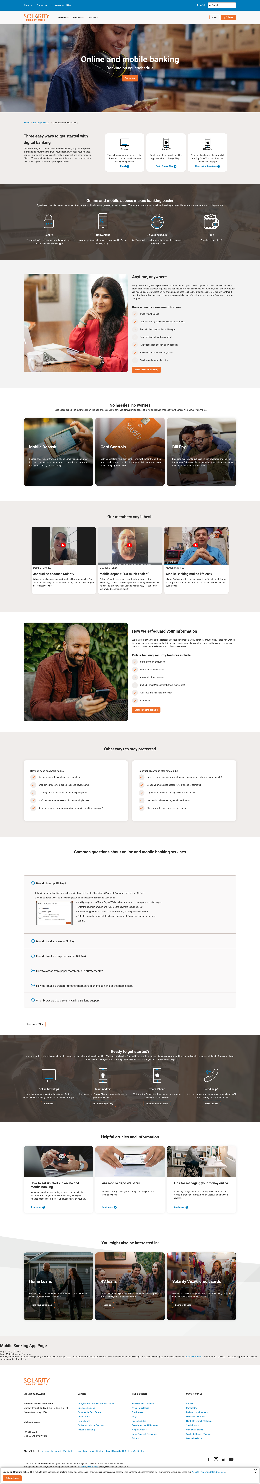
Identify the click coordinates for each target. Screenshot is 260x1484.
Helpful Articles (139, 1429)
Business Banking (86, 1408)
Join (214, 17)
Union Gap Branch (195, 1429)
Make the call (211, 1103)
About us (28, 5)
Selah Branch (192, 1425)
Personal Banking (86, 1429)
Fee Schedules (139, 1421)
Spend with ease (183, 1305)
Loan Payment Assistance (144, 1434)
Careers (189, 1403)
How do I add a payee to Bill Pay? (56, 941)
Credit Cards (84, 1416)
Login (230, 17)
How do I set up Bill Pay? (51, 883)
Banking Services (41, 122)
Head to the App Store (157, 1103)
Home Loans (84, 1421)
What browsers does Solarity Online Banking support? (68, 1000)
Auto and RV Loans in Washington (57, 1451)
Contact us (42, 5)
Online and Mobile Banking (91, 1425)
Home (26, 122)
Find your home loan (42, 1305)
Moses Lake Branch (195, 1416)
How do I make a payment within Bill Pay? (61, 956)
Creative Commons (194, 1356)
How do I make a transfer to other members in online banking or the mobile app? (84, 985)
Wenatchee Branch (195, 1438)
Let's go (107, 1305)
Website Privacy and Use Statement (208, 1472)
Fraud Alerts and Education (145, 1425)
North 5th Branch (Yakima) (199, 1421)
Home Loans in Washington (90, 1451)
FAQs (134, 1416)
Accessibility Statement (143, 1403)
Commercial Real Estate (89, 1412)
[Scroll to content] (130, 106)
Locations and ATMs (61, 5)
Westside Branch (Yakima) (198, 1434)
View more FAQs (35, 1024)
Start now (48, 1103)
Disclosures (137, 1412)
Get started (130, 78)
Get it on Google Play (103, 1103)
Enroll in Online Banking (146, 369)
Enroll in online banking (146, 710)
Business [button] (77, 17)
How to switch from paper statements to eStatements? (69, 971)
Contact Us (191, 1408)
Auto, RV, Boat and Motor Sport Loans (96, 1403)
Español (201, 5)
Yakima (82, 1466)
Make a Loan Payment (197, 1412)
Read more (36, 1207)
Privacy (135, 1438)
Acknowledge (12, 1478)
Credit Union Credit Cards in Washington (125, 1451)
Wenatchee (92, 1466)
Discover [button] (92, 17)
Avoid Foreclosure (140, 1408)
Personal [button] (62, 17)
